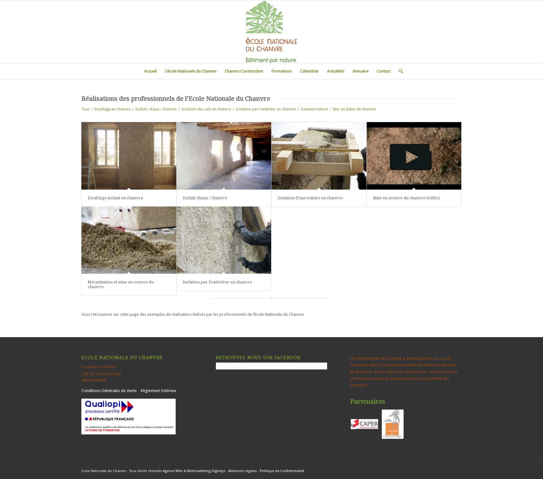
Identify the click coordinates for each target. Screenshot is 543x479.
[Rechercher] (399, 71)
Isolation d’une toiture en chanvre (310, 198)
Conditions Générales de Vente (109, 390)
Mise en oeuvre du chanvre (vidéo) (406, 198)
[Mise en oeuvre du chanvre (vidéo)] (414, 156)
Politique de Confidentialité (282, 471)
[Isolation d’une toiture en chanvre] (319, 156)
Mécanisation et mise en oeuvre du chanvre (121, 284)
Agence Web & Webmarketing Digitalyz (194, 471)
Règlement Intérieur (159, 390)
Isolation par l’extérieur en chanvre (217, 282)
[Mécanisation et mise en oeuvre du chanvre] (128, 240)
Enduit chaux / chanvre (205, 198)
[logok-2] (271, 31)
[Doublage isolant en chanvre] (128, 156)
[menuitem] (150, 71)
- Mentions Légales (241, 471)
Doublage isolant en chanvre (115, 198)
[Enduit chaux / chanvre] (224, 156)
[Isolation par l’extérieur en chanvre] (224, 240)
